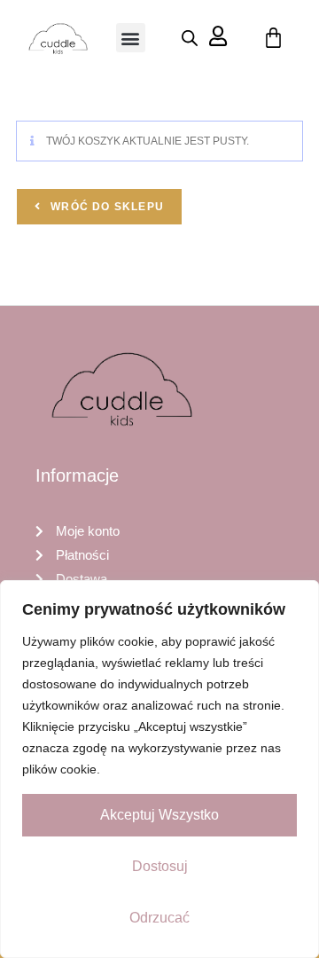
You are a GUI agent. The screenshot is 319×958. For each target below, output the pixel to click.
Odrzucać (159, 917)
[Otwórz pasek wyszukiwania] (189, 37)
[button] (130, 37)
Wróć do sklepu (105, 206)
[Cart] (273, 37)
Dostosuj (160, 866)
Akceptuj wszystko (159, 814)
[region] (159, 769)
